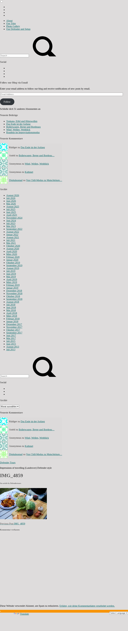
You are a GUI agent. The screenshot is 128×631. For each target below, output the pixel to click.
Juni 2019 (11, 274)
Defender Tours (7, 462)
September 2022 (14, 229)
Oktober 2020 (13, 245)
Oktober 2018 (13, 296)
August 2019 (12, 268)
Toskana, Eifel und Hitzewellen (21, 121)
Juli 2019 (10, 271)
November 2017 (14, 327)
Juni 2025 (11, 212)
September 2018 (14, 299)
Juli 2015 (10, 341)
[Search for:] (15, 55)
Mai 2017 (11, 338)
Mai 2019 (11, 276)
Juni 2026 (11, 201)
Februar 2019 (13, 285)
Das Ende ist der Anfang (18, 124)
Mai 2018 (11, 310)
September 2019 (14, 265)
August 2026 (12, 195)
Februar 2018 (13, 318)
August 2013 (12, 346)
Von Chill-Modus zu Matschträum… (44, 180)
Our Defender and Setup (18, 29)
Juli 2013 (10, 349)
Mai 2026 (11, 203)
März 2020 (11, 254)
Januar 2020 (12, 260)
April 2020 (11, 251)
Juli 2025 (10, 209)
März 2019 (11, 282)
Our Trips (11, 23)
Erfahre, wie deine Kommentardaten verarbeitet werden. (87, 606)
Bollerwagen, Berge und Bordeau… (36, 155)
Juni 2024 (11, 220)
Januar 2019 (12, 288)
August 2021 (12, 237)
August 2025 (12, 206)
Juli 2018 (10, 304)
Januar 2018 (12, 321)
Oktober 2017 (13, 330)
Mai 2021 (11, 243)
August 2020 (12, 248)
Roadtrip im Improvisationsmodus (23, 132)
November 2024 (14, 217)
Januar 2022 (12, 234)
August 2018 (12, 302)
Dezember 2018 (14, 290)
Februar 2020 (13, 257)
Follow (7, 101)
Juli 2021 (10, 240)
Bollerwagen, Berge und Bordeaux (23, 127)
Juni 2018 (11, 307)
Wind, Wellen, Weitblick (18, 129)
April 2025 (11, 215)
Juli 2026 (10, 198)
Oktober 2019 (13, 262)
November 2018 (14, 293)
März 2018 (11, 316)
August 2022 (12, 231)
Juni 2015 (11, 344)
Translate (24, 614)
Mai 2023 (11, 226)
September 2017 (14, 332)
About (9, 20)
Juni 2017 (11, 335)
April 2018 (11, 313)
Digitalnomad (15, 180)
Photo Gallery (13, 26)
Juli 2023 (10, 223)
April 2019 (11, 279)
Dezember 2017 (14, 324)
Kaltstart (29, 172)
